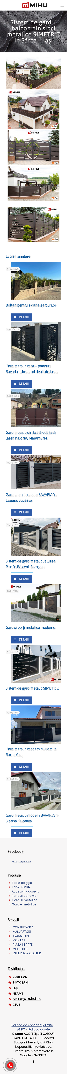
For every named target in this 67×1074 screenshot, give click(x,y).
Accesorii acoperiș (25, 891)
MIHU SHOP (20, 949)
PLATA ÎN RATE (22, 945)
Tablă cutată (21, 887)
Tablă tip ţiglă (22, 883)
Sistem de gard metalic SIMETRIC (32, 688)
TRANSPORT (21, 936)
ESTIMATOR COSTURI (27, 953)
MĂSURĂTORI (22, 932)
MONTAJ (19, 940)
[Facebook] (33, 1061)
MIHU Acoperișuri (21, 861)
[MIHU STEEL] (35, 5)
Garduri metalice (24, 900)
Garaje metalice (24, 904)
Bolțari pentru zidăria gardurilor (31, 305)
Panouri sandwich (25, 896)
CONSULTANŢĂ (23, 927)
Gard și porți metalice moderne (30, 627)
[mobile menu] (62, 5)
